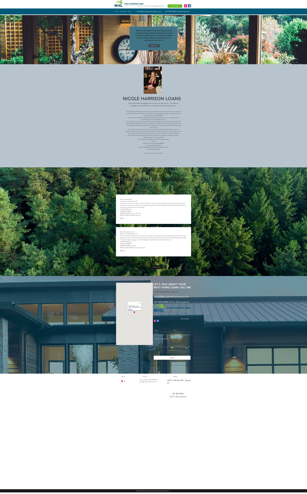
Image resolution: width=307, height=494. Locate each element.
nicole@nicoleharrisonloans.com (149, 11)
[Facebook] (189, 5)
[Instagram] (185, 5)
